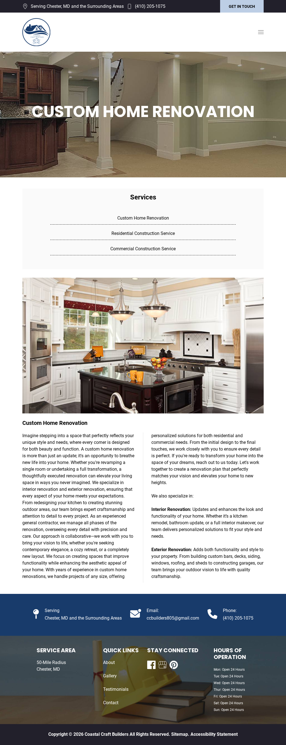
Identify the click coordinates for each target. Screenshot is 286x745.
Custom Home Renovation (143, 218)
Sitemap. (179, 734)
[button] (261, 32)
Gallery (110, 676)
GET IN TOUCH (242, 6)
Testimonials (115, 689)
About (109, 662)
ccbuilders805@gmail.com (173, 618)
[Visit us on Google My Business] (162, 665)
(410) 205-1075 (150, 6)
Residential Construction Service (143, 233)
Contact (110, 702)
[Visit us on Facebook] (151, 665)
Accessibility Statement (214, 734)
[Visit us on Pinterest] (174, 665)
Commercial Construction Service (143, 248)
